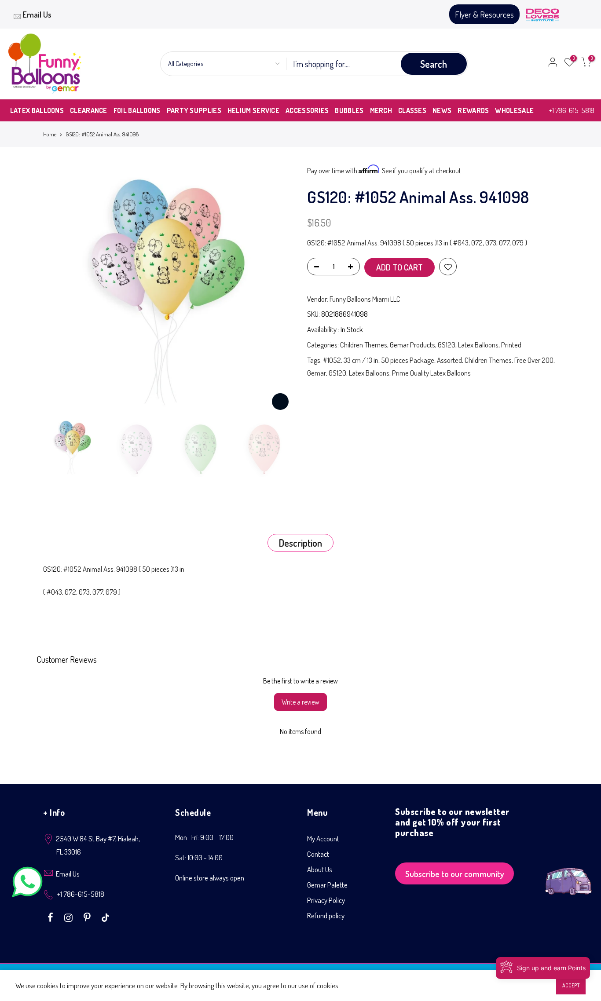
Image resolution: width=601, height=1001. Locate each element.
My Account (323, 838)
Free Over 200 (533, 360)
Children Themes (363, 344)
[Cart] (586, 63)
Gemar (316, 372)
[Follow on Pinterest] (88, 916)
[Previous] (58, 290)
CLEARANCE (88, 110)
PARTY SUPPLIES (194, 110)
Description (300, 543)
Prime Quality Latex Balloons (431, 372)
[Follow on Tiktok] (105, 916)
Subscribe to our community (454, 873)
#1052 (332, 360)
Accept (570, 985)
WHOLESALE (514, 110)
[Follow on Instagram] (69, 916)
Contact (318, 854)
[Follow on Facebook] (51, 916)
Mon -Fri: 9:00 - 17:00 (204, 837)
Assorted (449, 360)
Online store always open (209, 877)
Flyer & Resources (484, 14)
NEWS (441, 110)
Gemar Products (412, 344)
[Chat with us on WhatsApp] (27, 883)
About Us (319, 869)
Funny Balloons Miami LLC (365, 298)
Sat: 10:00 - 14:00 (199, 857)
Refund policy (325, 915)
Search (433, 64)
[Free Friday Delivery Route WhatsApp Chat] (568, 874)
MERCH (381, 110)
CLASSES (412, 110)
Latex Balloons (478, 344)
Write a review (300, 702)
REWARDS (473, 110)
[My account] (552, 63)
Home (49, 134)
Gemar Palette (327, 884)
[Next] (278, 290)
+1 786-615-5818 (571, 110)
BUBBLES (349, 110)
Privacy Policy (326, 900)
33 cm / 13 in (361, 360)
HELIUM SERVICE (253, 110)
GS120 (446, 344)
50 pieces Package (407, 360)
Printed (511, 344)
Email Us (36, 14)
